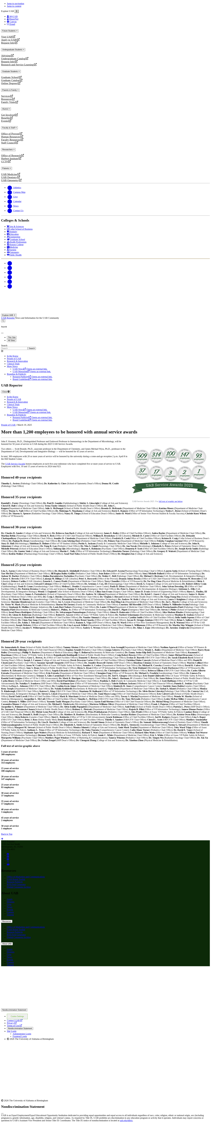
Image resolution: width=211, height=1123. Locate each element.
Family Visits (8, 102)
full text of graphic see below (170, 501)
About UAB (7, 944)
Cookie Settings (17, 1016)
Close (5, 392)
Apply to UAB (9, 39)
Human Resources (10, 136)
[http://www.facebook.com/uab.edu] (8, 854)
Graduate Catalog (10, 80)
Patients (6, 168)
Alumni (5, 109)
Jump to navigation (15, 3)
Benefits (5, 117)
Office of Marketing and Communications (26, 876)
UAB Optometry (10, 180)
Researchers (7, 149)
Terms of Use (14, 1025)
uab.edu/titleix (126, 1120)
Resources (6, 99)
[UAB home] (105, 312)
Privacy (12, 1023)
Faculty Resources (10, 139)
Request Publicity (15, 882)
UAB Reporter (8, 318)
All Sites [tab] (11, 340)
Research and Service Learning (17, 64)
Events (5, 120)
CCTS (5, 161)
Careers (10, 912)
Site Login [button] (11, 1031)
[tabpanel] (105, 347)
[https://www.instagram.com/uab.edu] (8, 859)
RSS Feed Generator (16, 884)
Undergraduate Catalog (13, 58)
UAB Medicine (9, 174)
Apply (10, 899)
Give (9, 904)
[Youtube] (10, 277)
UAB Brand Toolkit (16, 879)
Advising (6, 55)
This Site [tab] (12, 337)
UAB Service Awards (15, 464)
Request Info (7, 42)
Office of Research (11, 155)
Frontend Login (20, 1036)
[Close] (16, 11)
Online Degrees (9, 83)
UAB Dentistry (9, 177)
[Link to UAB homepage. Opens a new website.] (26, 973)
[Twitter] (10, 268)
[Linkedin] (10, 286)
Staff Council (8, 142)
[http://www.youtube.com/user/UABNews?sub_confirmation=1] (8, 864)
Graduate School (10, 77)
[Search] (3, 320)
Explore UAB (8, 315)
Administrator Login (22, 1034)
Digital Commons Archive (19, 887)
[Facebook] (10, 263)
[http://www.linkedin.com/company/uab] (8, 857)
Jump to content (14, 6)
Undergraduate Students (12, 50)
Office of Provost (10, 133)
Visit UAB (6, 36)
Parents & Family (9, 90)
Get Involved (8, 114)
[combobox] (14, 348)
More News (12, 366)
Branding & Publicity (16, 374)
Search (4, 345)
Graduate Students (10, 71)
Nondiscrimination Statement (14, 1010)
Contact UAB (14, 1020)
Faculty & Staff (9, 128)
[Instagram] (10, 272)
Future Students (9, 31)
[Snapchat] (10, 281)
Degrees (10, 902)
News (9, 907)
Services (5, 96)
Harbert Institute (9, 158)
